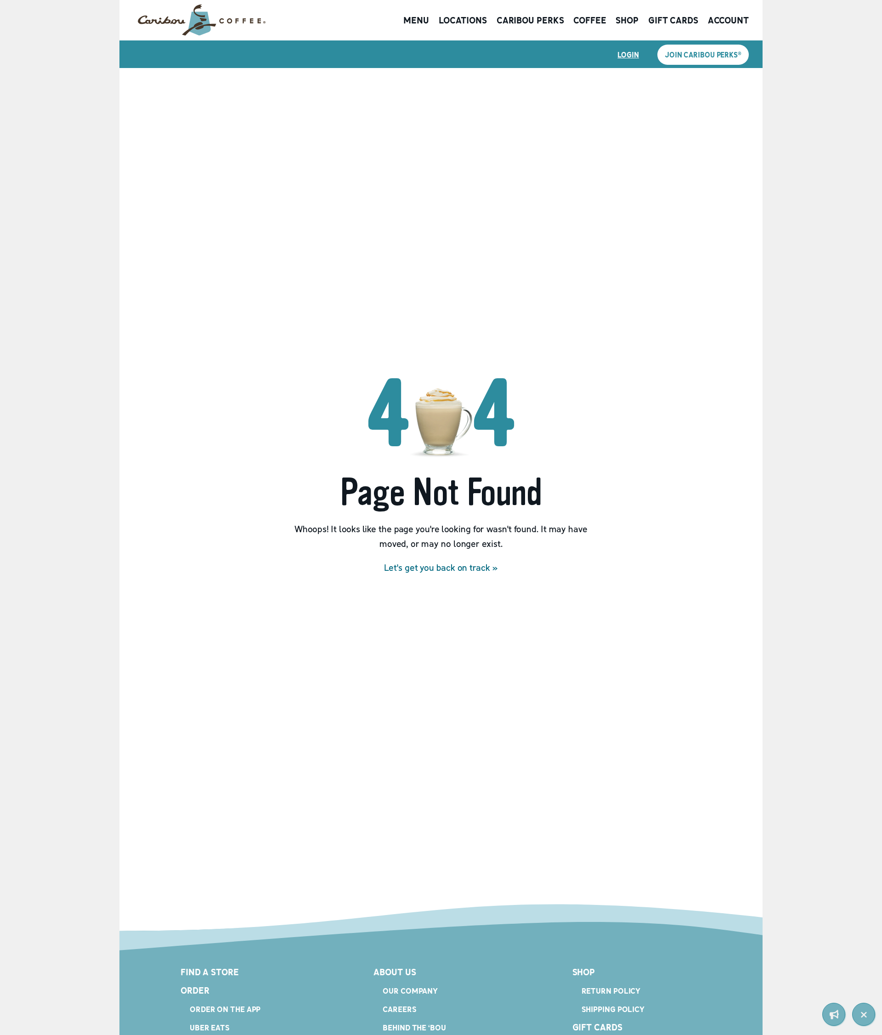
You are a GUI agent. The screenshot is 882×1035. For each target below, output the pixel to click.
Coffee (589, 20)
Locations (463, 20)
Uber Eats (210, 1027)
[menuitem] (833, 1014)
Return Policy (611, 990)
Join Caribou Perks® (703, 54)
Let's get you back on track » (441, 567)
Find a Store (210, 972)
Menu (416, 20)
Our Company (410, 990)
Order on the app (225, 1009)
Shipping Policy (613, 1009)
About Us (394, 972)
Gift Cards (673, 20)
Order (195, 990)
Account (728, 20)
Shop (627, 20)
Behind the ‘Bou (414, 1027)
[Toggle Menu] (863, 1014)
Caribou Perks (530, 20)
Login (628, 54)
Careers (399, 1009)
